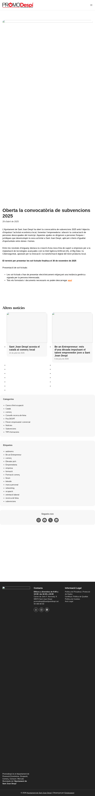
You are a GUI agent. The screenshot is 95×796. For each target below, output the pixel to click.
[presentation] (27, 328)
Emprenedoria (11, 465)
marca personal (12, 485)
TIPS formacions (12, 432)
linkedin (9, 481)
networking (10, 488)
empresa (9, 468)
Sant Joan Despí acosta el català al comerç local (24, 348)
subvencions (11, 501)
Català (8, 409)
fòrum (8, 478)
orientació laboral (12, 495)
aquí (70, 280)
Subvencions (11, 429)
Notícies (9, 425)
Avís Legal (69, 601)
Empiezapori (69, 793)
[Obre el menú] (91, 5)
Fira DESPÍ (10, 419)
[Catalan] (66, 606)
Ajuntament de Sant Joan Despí (39, 793)
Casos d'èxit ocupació (14, 405)
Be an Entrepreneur (13, 455)
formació (9, 471)
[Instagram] (41, 609)
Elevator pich (11, 461)
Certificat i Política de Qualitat (76, 596)
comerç (9, 412)
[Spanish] (69, 606)
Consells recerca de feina (16, 415)
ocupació (9, 491)
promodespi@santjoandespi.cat (46, 601)
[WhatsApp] (36, 609)
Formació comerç (13, 475)
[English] (72, 606)
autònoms (10, 451)
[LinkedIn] (47, 609)
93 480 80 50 (39, 604)
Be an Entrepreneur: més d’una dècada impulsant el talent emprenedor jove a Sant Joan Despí (72, 351)
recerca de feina (12, 498)
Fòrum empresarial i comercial (18, 422)
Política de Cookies (72, 599)
